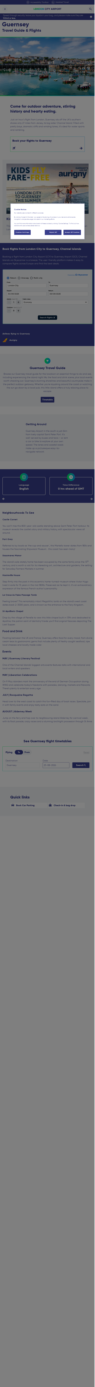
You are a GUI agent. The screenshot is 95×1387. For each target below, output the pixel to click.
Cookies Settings (22, 232)
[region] (47, 221)
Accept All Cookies (72, 232)
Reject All (53, 232)
